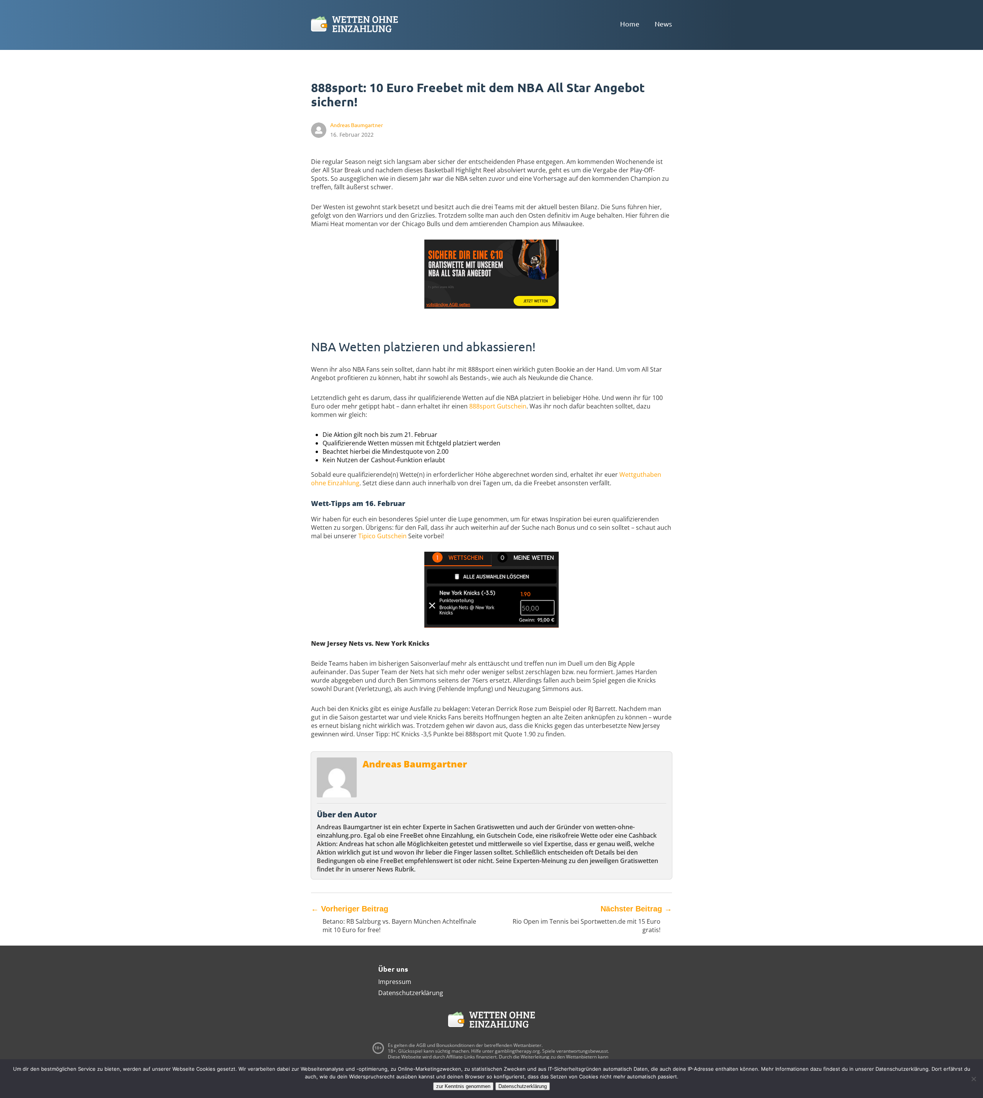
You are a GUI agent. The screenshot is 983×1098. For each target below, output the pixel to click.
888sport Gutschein (497, 406)
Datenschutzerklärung (410, 993)
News (663, 24)
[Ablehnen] (973, 1079)
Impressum (394, 981)
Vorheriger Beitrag (349, 909)
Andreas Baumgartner (414, 763)
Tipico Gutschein (382, 536)
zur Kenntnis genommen (463, 1086)
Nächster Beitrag (636, 909)
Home (629, 24)
